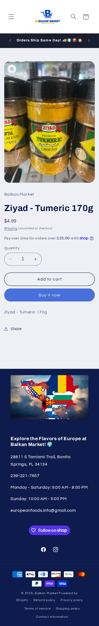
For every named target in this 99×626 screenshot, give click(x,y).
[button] (11, 17)
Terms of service (37, 608)
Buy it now (49, 295)
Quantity (12, 248)
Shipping (10, 228)
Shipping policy (68, 608)
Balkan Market (46, 593)
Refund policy (44, 600)
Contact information (52, 616)
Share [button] (16, 329)
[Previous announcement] (10, 40)
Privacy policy (71, 600)
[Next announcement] (89, 40)
